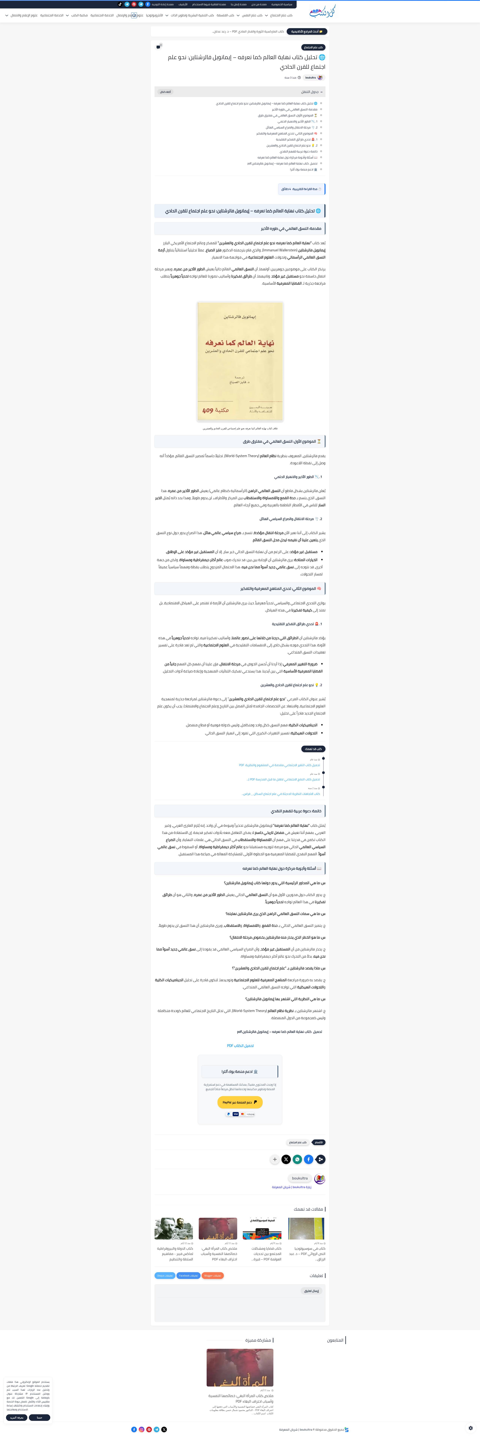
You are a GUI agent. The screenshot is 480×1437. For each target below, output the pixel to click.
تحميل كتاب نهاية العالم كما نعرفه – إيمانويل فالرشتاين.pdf (282, 163)
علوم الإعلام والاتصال (24, 15)
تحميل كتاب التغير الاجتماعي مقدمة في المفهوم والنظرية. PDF (279, 765)
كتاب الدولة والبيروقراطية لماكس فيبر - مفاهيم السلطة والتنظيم (175, 1254)
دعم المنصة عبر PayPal (237, 1102)
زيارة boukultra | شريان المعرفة (291, 1187)
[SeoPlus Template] (346, 1429)
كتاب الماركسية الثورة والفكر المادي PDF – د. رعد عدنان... (248, 31)
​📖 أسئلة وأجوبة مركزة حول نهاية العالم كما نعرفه (287, 157)
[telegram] (140, 4)
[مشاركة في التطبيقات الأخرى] (275, 1159)
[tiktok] (120, 4)
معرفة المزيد (16, 1417)
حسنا (39, 1417)
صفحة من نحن (259, 4)
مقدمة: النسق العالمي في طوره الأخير (294, 109)
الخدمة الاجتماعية (102, 15)
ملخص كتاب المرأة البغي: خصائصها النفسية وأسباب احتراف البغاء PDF (219, 1254)
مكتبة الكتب (79, 15)
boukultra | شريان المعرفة (295, 1429)
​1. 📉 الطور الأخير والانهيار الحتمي (297, 121)
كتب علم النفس (252, 15)
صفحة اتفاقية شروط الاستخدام (209, 4)
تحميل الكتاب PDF (240, 1045)
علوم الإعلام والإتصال (129, 15)
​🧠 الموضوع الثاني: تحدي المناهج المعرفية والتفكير (286, 133)
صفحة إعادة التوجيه (163, 4)
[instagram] (141, 1429)
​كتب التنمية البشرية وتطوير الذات (192, 15)
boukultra (310, 77)
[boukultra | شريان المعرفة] (323, 11)
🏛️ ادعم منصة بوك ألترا (303, 169)
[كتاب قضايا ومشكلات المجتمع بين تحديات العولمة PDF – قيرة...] (262, 1229)
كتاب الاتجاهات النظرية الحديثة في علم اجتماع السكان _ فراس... (281, 793)
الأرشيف (183, 4)
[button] (308, 1159)
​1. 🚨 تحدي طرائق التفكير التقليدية (296, 139)
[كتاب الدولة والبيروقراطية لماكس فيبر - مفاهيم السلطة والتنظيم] (173, 1229)
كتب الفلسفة (225, 15)
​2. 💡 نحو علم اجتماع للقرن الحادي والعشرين (292, 145)
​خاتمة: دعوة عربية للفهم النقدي (298, 151)
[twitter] (164, 1429)
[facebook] (147, 4)
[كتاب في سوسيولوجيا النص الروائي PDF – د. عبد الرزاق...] (306, 1229)
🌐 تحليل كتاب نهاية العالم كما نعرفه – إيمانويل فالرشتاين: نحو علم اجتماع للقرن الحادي (266, 103)
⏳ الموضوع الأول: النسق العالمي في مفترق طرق (287, 115)
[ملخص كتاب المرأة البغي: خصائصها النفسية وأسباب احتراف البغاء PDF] (218, 1229)
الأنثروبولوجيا (154, 15)
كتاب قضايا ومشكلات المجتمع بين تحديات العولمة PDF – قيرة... (266, 1254)
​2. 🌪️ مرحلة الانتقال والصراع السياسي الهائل (291, 127)
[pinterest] (133, 4)
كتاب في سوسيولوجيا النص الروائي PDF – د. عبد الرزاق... (307, 1254)
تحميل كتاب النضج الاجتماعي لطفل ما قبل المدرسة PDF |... (283, 779)
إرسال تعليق (311, 1291)
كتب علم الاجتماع (281, 15)
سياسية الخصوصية (282, 4)
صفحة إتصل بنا (239, 4)
